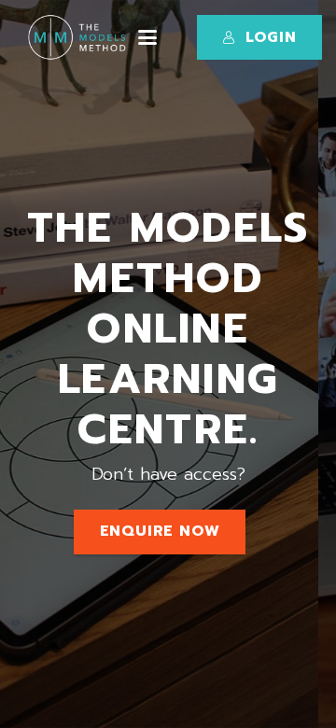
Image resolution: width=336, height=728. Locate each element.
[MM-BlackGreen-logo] (80, 37)
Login (271, 37)
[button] (147, 37)
